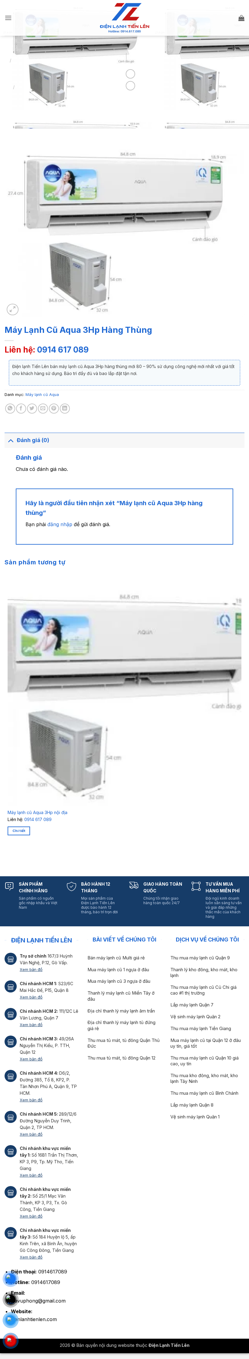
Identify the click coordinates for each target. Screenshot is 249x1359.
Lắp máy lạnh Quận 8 (191, 1105)
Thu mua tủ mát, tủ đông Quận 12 (121, 1058)
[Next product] (130, 74)
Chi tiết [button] (19, 831)
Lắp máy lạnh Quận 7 (191, 1005)
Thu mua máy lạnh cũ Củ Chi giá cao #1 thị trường (203, 990)
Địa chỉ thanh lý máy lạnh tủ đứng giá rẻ (121, 1025)
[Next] (26, 856)
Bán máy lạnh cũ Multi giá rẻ (116, 958)
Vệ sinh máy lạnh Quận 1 (195, 1117)
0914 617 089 (63, 349)
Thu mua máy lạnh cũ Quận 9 (200, 958)
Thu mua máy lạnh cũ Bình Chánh (204, 1093)
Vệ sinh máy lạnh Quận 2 (195, 1016)
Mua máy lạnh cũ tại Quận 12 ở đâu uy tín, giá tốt (205, 1043)
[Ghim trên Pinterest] (54, 409)
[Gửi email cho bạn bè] (43, 409)
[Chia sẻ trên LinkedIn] (65, 409)
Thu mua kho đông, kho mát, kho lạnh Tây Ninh (204, 1078)
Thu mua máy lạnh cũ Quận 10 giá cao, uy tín (204, 1061)
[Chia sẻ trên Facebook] (21, 409)
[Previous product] (130, 85)
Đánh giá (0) (33, 440)
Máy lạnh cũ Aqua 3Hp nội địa (37, 812)
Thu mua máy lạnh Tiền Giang (200, 1028)
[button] (8, 17)
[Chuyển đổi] (10, 440)
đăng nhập (59, 524)
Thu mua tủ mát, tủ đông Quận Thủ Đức (123, 1043)
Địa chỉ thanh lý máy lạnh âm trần (121, 1011)
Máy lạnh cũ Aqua (42, 394)
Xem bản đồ (31, 969)
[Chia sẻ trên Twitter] (32, 409)
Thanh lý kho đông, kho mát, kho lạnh (203, 972)
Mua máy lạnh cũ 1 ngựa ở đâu (118, 969)
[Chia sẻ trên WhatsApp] (10, 409)
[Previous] (9, 856)
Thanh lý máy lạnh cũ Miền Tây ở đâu (121, 996)
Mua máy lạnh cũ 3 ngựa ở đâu (118, 981)
